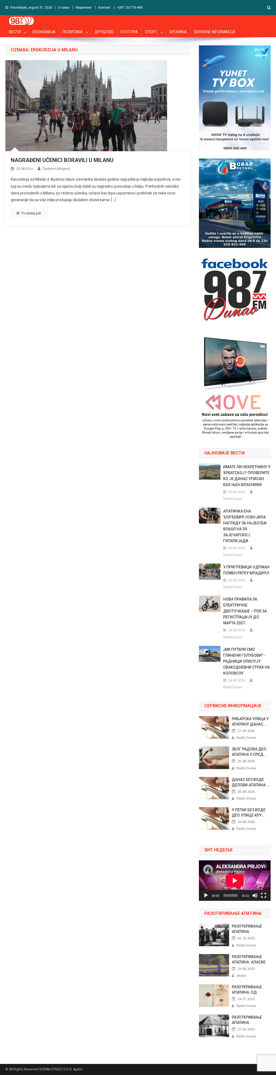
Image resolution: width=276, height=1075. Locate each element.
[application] (234, 880)
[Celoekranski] (263, 895)
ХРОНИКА (178, 32)
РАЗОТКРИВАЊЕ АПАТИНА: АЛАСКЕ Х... (248, 960)
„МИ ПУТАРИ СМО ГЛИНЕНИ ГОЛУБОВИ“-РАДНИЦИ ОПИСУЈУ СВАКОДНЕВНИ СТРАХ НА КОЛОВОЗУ (246, 661)
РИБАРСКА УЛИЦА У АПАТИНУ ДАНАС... (250, 721)
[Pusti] (206, 895)
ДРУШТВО (104, 32)
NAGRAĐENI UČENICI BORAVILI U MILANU (62, 160)
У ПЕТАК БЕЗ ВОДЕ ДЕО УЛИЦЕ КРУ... (248, 812)
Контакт (104, 7)
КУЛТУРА (129, 32)
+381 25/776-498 (130, 7)
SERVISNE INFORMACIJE (215, 32)
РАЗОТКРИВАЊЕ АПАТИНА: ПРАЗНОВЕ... (247, 929)
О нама (63, 7)
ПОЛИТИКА (73, 32)
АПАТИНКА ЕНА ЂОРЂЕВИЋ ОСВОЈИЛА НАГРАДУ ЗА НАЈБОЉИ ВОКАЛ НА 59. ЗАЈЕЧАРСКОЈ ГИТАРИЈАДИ (245, 526)
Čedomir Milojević (56, 169)
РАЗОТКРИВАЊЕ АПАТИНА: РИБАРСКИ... (247, 1020)
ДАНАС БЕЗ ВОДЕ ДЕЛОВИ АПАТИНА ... (251, 782)
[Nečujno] (255, 895)
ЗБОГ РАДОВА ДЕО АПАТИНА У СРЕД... (249, 752)
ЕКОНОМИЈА (44, 32)
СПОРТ (151, 32)
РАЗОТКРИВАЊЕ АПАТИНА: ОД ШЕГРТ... (247, 990)
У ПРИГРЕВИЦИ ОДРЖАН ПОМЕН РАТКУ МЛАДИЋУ (246, 570)
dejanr (241, 975)
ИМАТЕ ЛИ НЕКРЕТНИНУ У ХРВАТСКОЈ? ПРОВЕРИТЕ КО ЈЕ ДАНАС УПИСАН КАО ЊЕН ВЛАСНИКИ (246, 476)
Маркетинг (84, 7)
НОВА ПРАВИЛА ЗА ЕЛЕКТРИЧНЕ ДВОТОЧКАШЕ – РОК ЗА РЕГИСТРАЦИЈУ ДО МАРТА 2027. (245, 611)
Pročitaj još (31, 213)
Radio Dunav (232, 499)
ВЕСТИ (15, 32)
